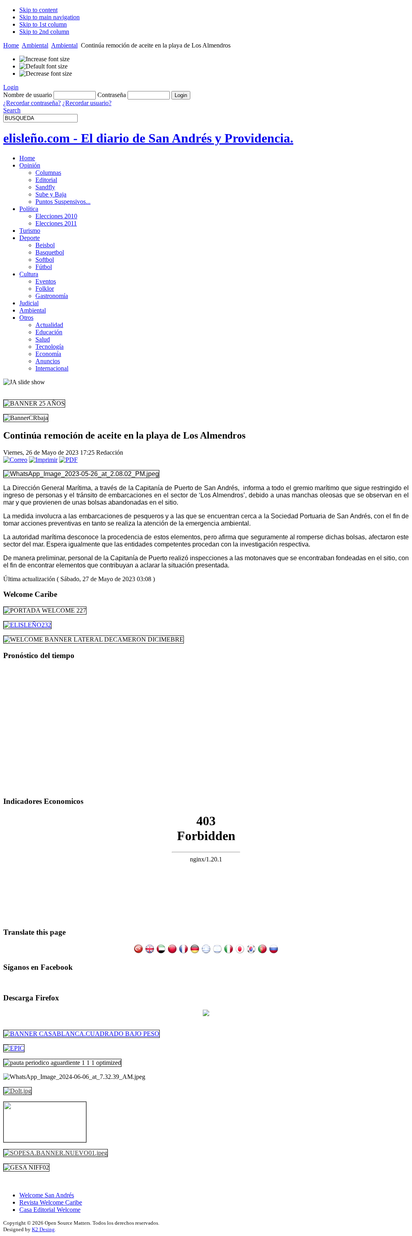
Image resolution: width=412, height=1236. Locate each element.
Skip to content (38, 9)
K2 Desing (43, 1229)
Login (11, 87)
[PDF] (68, 459)
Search (12, 110)
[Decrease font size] (45, 73)
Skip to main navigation (49, 17)
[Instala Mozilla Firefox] (206, 1013)
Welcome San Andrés (46, 1195)
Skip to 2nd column (44, 31)
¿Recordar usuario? (86, 102)
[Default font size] (43, 66)
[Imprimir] (43, 459)
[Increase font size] (44, 59)
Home (11, 45)
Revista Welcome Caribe (50, 1202)
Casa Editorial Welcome (49, 1209)
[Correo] (15, 459)
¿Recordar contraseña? (32, 102)
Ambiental (35, 45)
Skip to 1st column (43, 24)
